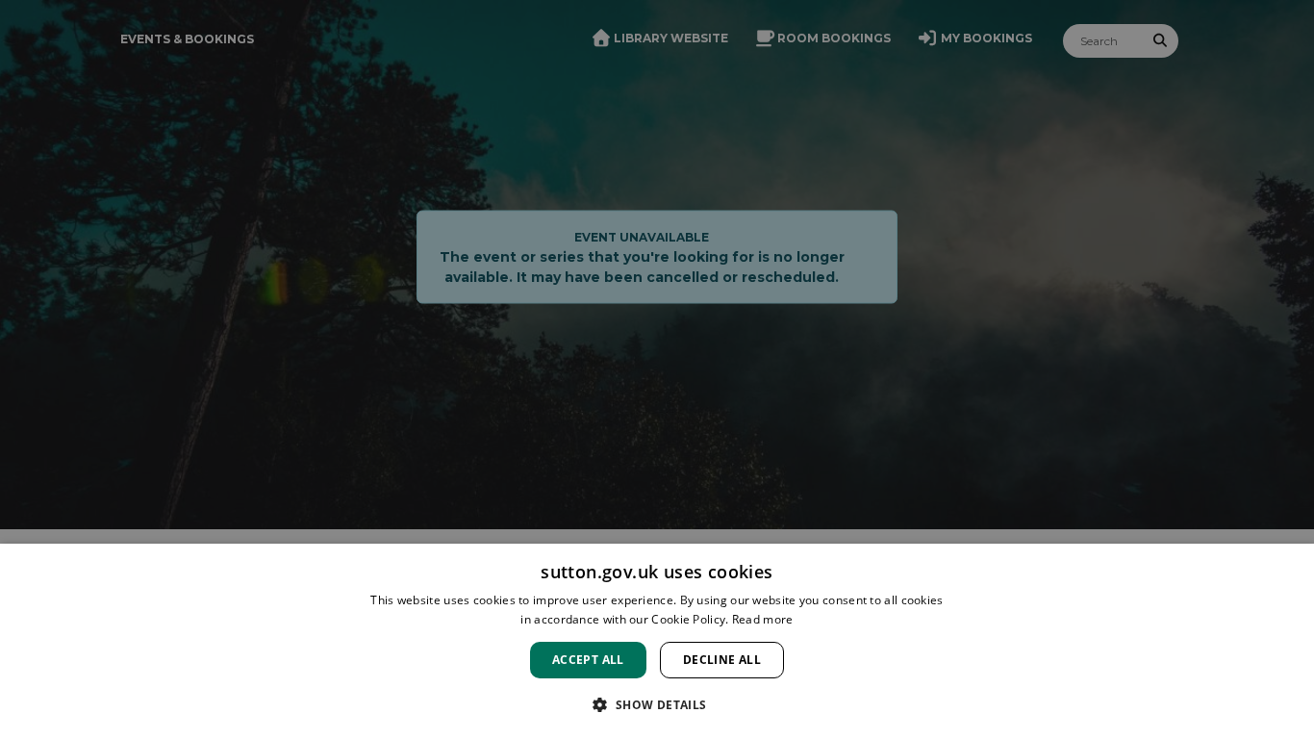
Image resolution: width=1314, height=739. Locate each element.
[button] (656, 704)
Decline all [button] (722, 659)
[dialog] (657, 641)
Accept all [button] (588, 659)
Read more (763, 619)
